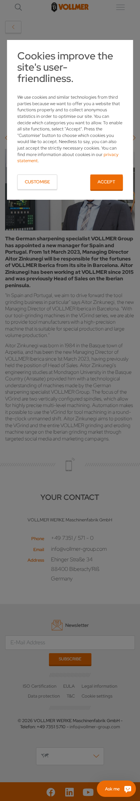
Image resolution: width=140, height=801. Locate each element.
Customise (37, 182)
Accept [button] (106, 182)
